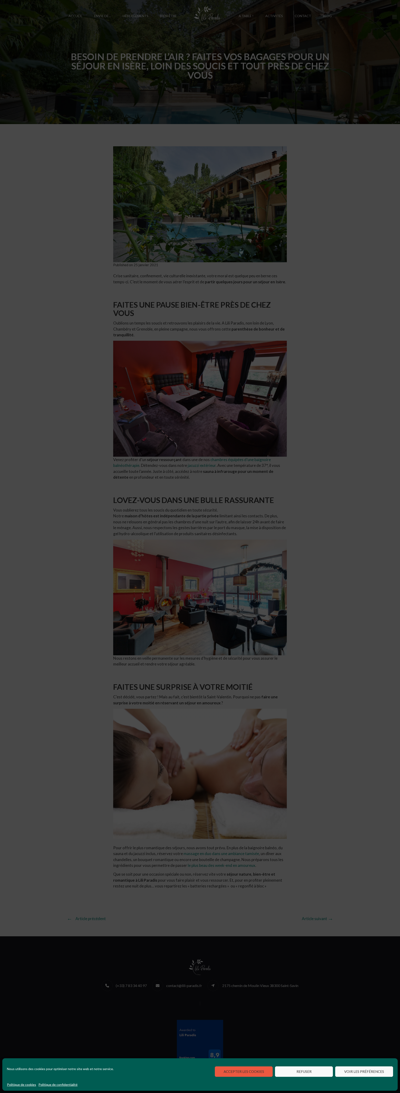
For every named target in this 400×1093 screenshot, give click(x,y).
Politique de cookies (21, 1085)
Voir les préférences (364, 1071)
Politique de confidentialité (58, 1085)
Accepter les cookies (244, 1071)
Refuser (304, 1071)
